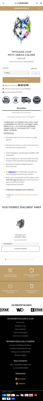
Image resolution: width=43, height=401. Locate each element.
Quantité (5, 68)
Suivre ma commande (20, 336)
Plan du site (20, 322)
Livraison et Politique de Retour (20, 345)
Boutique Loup (20, 326)
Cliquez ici (11, 172)
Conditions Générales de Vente (20, 348)
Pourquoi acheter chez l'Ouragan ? (21, 117)
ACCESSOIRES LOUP (22, 195)
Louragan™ (10, 392)
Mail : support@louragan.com (20, 364)
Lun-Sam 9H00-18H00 (20, 368)
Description (21, 108)
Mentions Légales (20, 355)
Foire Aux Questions (20, 332)
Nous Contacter (20, 329)
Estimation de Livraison (21, 112)
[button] (5, 259)
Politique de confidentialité (20, 352)
